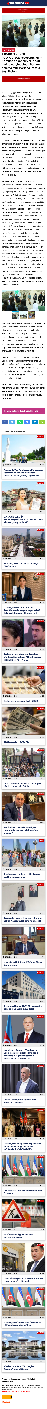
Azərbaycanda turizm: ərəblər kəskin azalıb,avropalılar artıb (22, 875)
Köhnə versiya (7, 1381)
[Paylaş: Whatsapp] (20, 422)
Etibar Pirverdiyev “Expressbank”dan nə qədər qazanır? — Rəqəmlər (23, 1279)
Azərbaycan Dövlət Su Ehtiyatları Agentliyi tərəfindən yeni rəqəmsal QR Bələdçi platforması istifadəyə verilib (22, 610)
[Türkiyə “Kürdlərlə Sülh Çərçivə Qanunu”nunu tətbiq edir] (23, 1347)
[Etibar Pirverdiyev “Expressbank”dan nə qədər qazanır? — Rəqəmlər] (23, 1259)
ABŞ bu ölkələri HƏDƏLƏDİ (16, 742)
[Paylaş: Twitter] (12, 422)
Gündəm (10, 50)
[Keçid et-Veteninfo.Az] (18, 3)
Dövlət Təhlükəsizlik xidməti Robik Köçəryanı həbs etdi (20, 1101)
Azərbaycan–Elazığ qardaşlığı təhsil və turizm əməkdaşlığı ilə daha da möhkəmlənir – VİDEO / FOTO (22, 1146)
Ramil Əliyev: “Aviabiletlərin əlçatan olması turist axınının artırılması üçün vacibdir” (21, 830)
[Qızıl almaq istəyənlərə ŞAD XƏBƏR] (23, 682)
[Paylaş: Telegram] (35, 422)
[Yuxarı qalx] (40, 1402)
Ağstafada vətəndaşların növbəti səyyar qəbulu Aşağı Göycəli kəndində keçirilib (23, 919)
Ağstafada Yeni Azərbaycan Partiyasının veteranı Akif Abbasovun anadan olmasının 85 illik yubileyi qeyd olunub (23, 473)
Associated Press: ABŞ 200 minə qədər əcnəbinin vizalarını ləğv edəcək (23, 1007)
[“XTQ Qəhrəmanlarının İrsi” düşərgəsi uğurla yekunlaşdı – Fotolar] (23, 764)
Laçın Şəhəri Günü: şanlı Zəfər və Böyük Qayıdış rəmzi (23, 963)
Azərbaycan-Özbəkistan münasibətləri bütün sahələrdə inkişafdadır (22, 1323)
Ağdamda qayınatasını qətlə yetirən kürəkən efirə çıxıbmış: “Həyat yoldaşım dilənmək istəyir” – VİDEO (23, 657)
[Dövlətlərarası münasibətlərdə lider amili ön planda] (23, 1171)
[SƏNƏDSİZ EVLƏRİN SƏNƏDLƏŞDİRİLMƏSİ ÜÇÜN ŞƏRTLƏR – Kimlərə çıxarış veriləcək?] (23, 497)
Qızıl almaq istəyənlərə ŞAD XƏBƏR (21, 701)
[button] (43, 292)
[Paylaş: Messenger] (27, 422)
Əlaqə (23, 1379)
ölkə (42, 840)
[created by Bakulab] (6, 1402)
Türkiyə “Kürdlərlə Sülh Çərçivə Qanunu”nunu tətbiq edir (19, 1367)
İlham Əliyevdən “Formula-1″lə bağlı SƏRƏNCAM (21, 564)
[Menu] (4, 3)
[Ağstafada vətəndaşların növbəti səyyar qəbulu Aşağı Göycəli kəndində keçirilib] (23, 899)
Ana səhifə (6, 1379)
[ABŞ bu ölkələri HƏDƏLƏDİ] (23, 723)
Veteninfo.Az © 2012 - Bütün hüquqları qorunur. (16, 1391)
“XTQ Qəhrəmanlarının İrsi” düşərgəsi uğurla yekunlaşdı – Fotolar (22, 784)
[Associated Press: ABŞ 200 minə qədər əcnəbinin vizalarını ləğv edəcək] (23, 987)
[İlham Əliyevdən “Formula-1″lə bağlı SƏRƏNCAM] (23, 544)
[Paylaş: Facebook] (5, 422)
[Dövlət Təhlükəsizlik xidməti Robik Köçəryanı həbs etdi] (23, 1080)
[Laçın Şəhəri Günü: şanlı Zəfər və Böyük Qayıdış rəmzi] (23, 943)
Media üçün (31, 1379)
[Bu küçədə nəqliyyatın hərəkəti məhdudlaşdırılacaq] (23, 1215)
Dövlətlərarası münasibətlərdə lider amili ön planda (23, 1191)
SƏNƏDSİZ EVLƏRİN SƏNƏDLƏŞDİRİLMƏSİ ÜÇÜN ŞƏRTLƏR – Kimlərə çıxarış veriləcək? (23, 519)
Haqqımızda (15, 1379)
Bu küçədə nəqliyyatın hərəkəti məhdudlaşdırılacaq (18, 1235)
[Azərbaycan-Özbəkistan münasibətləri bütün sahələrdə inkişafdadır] (23, 1303)
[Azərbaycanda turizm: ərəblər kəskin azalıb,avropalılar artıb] (23, 855)
